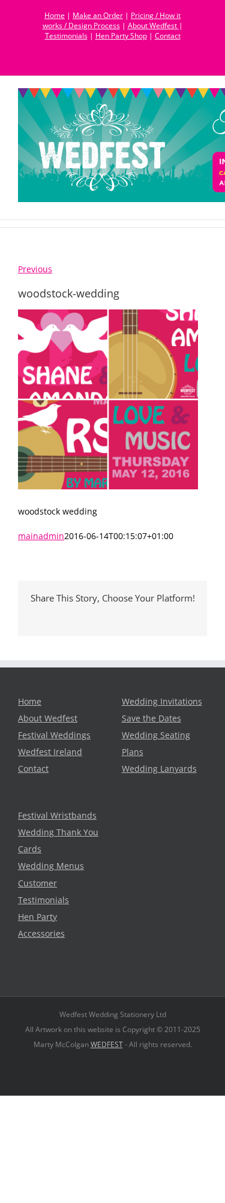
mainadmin (41, 536)
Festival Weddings (54, 735)
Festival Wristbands (57, 815)
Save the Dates (151, 718)
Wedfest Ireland (50, 752)
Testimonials (66, 36)
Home (54, 15)
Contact (168, 36)
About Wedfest (153, 25)
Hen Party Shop (121, 36)
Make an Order (98, 15)
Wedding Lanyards (159, 768)
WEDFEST (107, 1044)
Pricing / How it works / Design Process (112, 20)
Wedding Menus (51, 866)
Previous (35, 269)
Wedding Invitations (162, 701)
